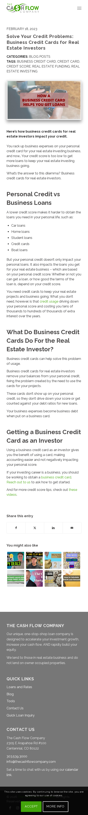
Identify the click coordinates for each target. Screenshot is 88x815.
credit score (19, 66)
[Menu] (79, 8)
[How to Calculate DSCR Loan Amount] (71, 578)
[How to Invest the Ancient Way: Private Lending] (53, 578)
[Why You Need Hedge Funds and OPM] (71, 560)
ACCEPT (31, 806)
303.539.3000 (17, 756)
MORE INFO (55, 806)
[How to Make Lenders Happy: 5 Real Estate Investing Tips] (15, 560)
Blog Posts (39, 57)
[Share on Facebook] (16, 527)
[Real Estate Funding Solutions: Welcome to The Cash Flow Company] (34, 578)
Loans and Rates (19, 687)
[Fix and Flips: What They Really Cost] (34, 560)
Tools (11, 701)
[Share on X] (35, 527)
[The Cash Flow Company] (36, 8)
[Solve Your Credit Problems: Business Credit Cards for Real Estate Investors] (44, 100)
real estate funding (51, 66)
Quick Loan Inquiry (21, 715)
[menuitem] (79, 8)
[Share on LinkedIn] (53, 527)
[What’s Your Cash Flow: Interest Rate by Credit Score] (15, 578)
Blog (10, 694)
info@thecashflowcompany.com (31, 762)
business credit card (36, 61)
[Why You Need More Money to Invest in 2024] (53, 560)
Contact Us (15, 708)
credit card (68, 61)
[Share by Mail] (72, 527)
